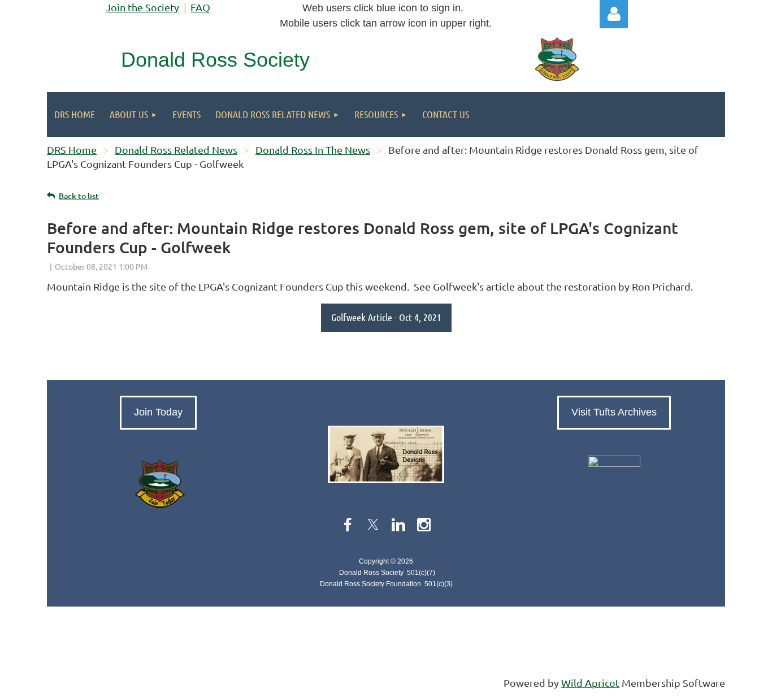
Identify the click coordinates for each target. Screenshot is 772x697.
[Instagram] (424, 525)
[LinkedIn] (398, 525)
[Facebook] (347, 525)
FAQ (200, 7)
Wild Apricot (590, 683)
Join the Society (142, 7)
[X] (373, 525)
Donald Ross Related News (176, 149)
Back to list (79, 196)
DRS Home (72, 149)
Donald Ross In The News (312, 149)
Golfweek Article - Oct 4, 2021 (386, 317)
